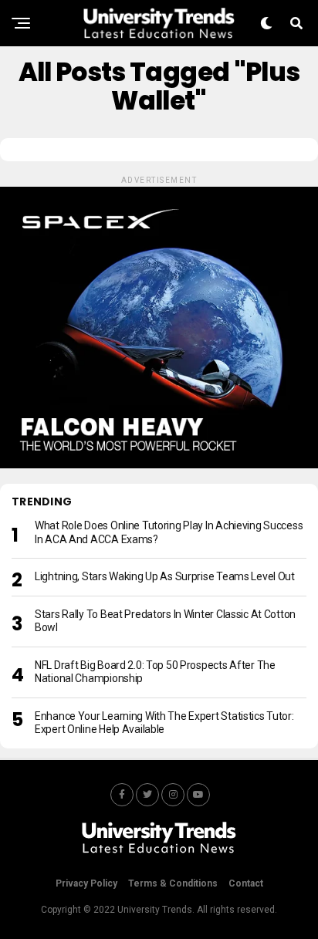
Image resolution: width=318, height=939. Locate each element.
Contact (245, 883)
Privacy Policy (86, 883)
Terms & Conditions (173, 883)
